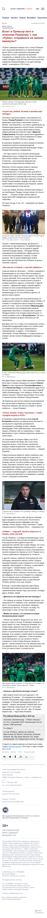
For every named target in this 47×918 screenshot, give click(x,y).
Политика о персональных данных (13, 876)
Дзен (9, 749)
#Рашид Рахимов (29, 752)
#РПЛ (20, 752)
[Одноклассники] (15, 756)
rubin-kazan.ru (10, 377)
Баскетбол (42, 18)
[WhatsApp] (21, 756)
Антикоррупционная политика (12, 880)
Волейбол (31, 18)
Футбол (14, 18)
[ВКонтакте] (4, 756)
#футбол (14, 752)
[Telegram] (10, 756)
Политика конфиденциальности (12, 893)
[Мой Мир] (26, 756)
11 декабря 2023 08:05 (38, 23)
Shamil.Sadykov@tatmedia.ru (11, 899)
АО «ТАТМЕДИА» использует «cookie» (15, 883)
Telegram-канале (15, 746)
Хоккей (22, 18)
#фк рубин (5, 752)
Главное (5, 18)
